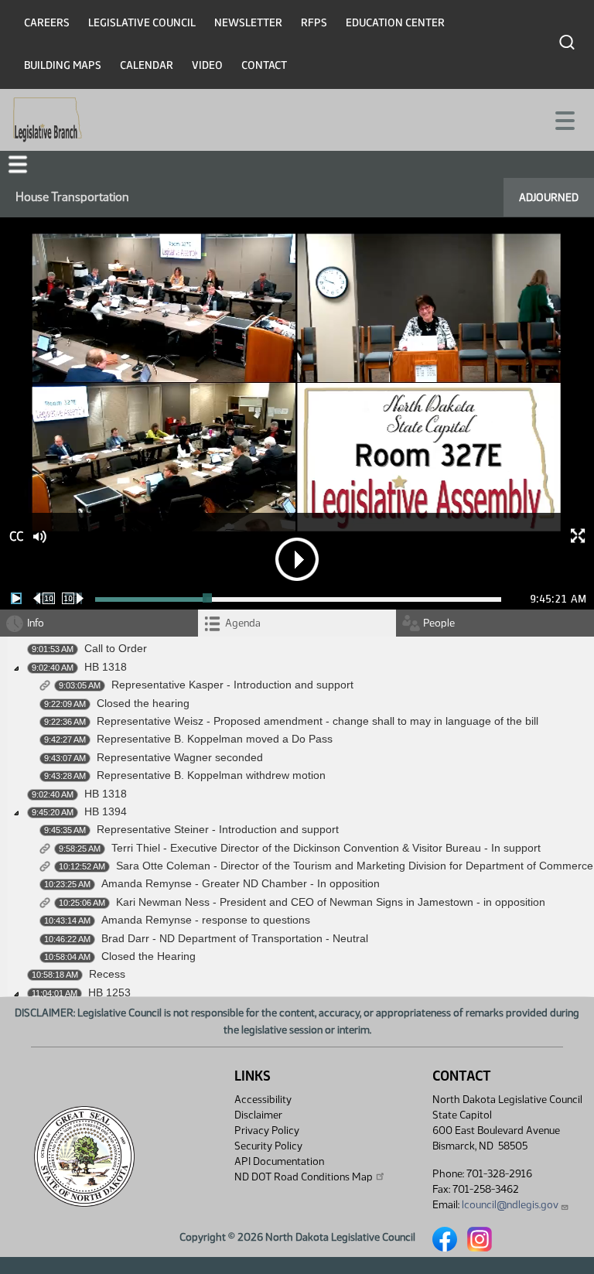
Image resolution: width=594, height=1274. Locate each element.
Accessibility (263, 1099)
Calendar (146, 65)
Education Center (395, 22)
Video (207, 65)
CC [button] (16, 536)
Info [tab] (35, 623)
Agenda (243, 623)
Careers (47, 22)
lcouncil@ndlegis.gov (510, 1204)
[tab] (297, 623)
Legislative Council (142, 22)
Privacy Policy (266, 1130)
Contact (264, 65)
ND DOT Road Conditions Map (303, 1176)
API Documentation (279, 1161)
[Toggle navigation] (563, 119)
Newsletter (248, 22)
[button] (18, 164)
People (439, 623)
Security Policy (268, 1146)
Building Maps (62, 65)
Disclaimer (258, 1115)
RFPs (314, 22)
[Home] (47, 120)
